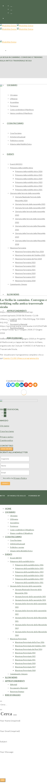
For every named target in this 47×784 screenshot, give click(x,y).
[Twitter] (13, 385)
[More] (35, 385)
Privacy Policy (20, 478)
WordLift (5, 499)
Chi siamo (4, 426)
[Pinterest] (26, 385)
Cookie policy (6, 440)
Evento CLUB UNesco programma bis (21, 358)
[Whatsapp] (17, 385)
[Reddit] (30, 385)
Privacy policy (6, 437)
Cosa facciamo (7, 431)
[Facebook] (8, 385)
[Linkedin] (21, 385)
